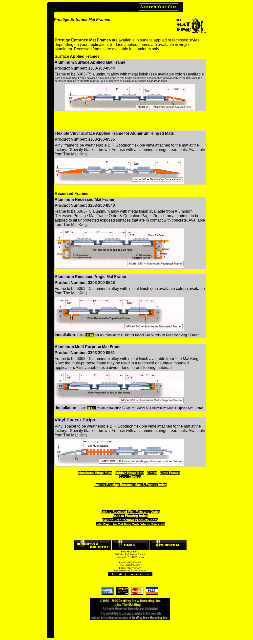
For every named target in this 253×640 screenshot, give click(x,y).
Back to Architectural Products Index (130, 520)
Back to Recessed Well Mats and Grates (130, 511)
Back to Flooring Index (130, 516)
